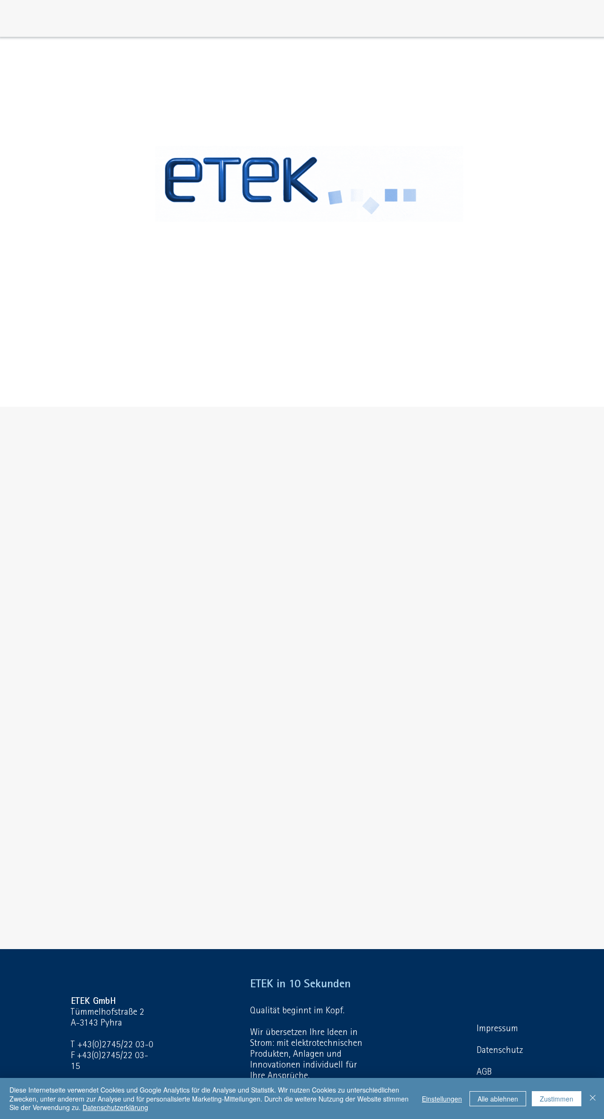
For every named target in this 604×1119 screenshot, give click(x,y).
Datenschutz (500, 1049)
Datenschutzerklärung (115, 1107)
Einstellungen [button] (442, 1098)
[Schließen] (592, 1098)
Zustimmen (556, 1098)
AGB (484, 1071)
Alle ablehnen (498, 1098)
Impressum (497, 1028)
